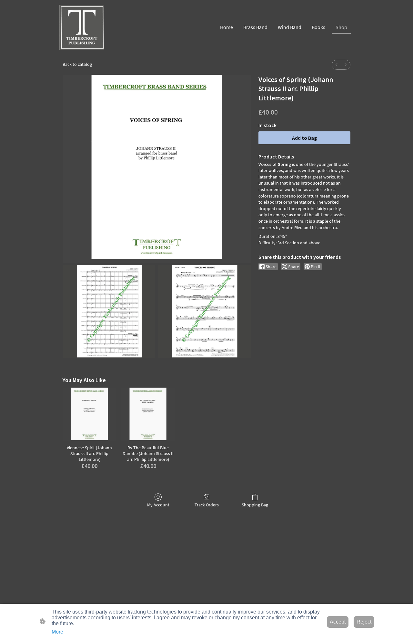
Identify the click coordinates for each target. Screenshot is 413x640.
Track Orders (207, 505)
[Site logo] (81, 27)
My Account (158, 505)
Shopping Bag (255, 505)
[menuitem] (336, 64)
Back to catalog (77, 64)
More (57, 632)
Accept (338, 622)
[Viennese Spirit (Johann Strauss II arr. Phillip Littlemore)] (89, 414)
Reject (364, 622)
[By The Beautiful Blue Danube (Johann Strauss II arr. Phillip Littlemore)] (148, 414)
